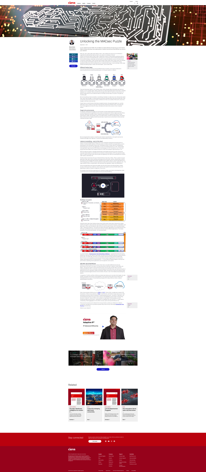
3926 (99, 292)
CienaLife (110, 464)
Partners (110, 466)
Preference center (133, 464)
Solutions (79, 3)
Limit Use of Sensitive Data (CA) (118, 470)
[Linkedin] (105, 441)
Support (121, 454)
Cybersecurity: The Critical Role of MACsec (99, 254)
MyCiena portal (133, 462)
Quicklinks (132, 454)
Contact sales (122, 456)
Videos (99, 462)
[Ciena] (71, 2)
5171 (104, 292)
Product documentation (122, 466)
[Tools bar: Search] (135, 3)
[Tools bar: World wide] (137, 3)
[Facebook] (114, 441)
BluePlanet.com (133, 456)
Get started (95, 441)
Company (89, 3)
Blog (99, 458)
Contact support (122, 458)
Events (120, 460)
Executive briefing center (122, 463)
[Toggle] (106, 454)
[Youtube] (108, 441)
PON (99, 294)
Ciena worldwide (133, 458)
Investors (110, 460)
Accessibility (133, 470)
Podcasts (100, 464)
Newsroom (111, 462)
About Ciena (111, 456)
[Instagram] (111, 441)
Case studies (101, 460)
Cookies (127, 470)
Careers (131, 1)
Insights (83, 3)
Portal (137, 1)
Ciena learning (132, 460)
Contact (93, 3)
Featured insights (101, 456)
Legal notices (108, 470)
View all (103, 369)
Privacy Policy (100, 470)
